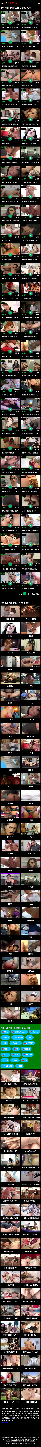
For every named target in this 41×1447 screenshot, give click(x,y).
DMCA (22, 1443)
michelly (35, 1032)
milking (6, 1049)
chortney (29, 1043)
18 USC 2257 (15, 1443)
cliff (20, 1066)
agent (6, 1054)
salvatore (16, 1043)
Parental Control (30, 1443)
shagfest (28, 1054)
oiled (6, 1060)
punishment (8, 1066)
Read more (5, 1422)
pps (16, 1049)
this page (17, 1441)
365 (33, 594)
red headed (18, 1037)
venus (15, 1060)
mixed (6, 1032)
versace (27, 1049)
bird (30, 1037)
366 (37, 594)
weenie (6, 1037)
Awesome (9, 2)
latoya (16, 1054)
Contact (7, 1443)
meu (5, 1043)
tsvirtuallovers (20, 1032)
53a (25, 1060)
